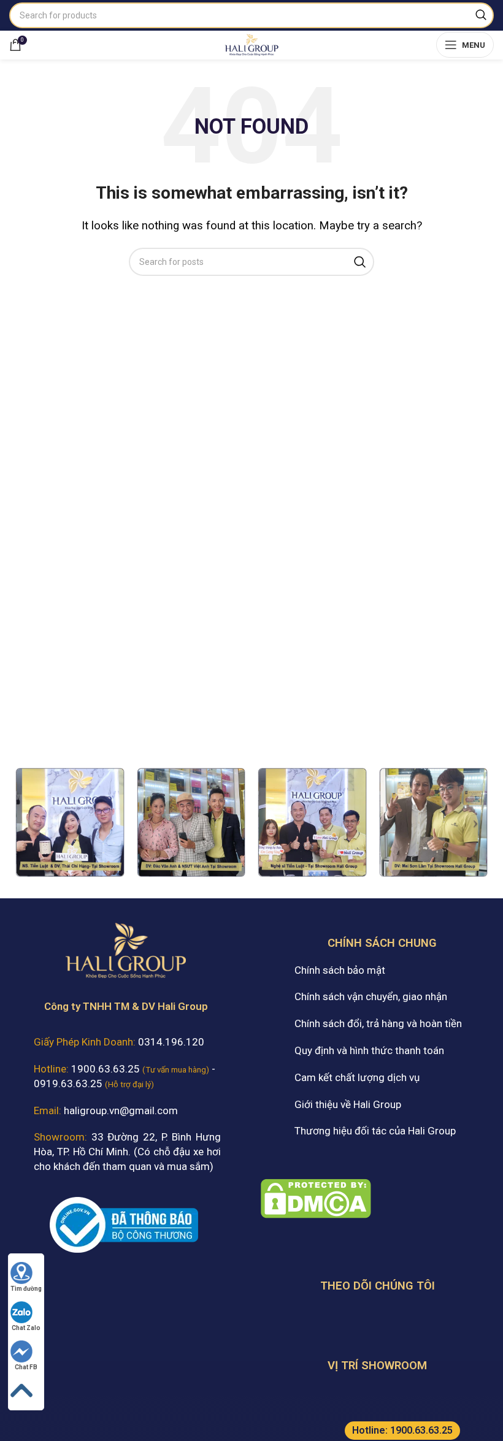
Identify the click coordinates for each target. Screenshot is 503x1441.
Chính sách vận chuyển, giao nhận (370, 996)
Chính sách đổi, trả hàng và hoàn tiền (378, 1023)
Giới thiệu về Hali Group (347, 1104)
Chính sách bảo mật (339, 970)
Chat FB (26, 1367)
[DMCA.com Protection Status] (316, 1197)
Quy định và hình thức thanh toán (369, 1050)
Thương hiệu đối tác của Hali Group (375, 1131)
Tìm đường (26, 1288)
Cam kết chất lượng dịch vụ (357, 1077)
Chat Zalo (26, 1327)
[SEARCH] (481, 15)
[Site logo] (251, 43)
